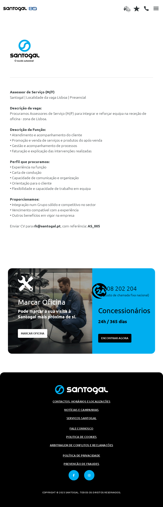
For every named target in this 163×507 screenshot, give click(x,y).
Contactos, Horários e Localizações (82, 401)
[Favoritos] (137, 9)
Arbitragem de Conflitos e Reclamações (81, 445)
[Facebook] (74, 475)
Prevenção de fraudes (81, 463)
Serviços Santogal (82, 418)
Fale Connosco (81, 428)
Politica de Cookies (81, 436)
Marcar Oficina (32, 333)
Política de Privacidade (81, 455)
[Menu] (156, 9)
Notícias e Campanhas (81, 409)
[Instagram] (89, 475)
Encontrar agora (114, 338)
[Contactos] (146, 9)
